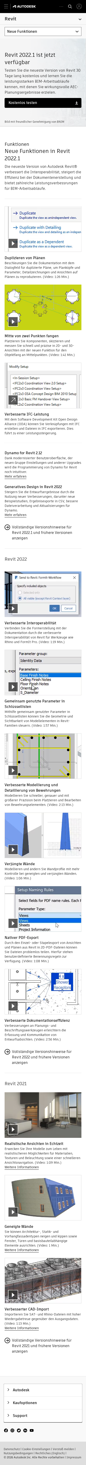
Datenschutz (12, 1449)
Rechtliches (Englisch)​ (50, 1453)
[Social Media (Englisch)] (19, 1432)
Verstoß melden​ (63, 1449)
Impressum (74, 1457)
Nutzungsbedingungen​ (18, 1453)
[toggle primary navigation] (8, 6)
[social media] (19, 1431)
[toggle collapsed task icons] (61, 7)
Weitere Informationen (22, 1167)
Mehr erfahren (15, 476)
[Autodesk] (25, 6)
